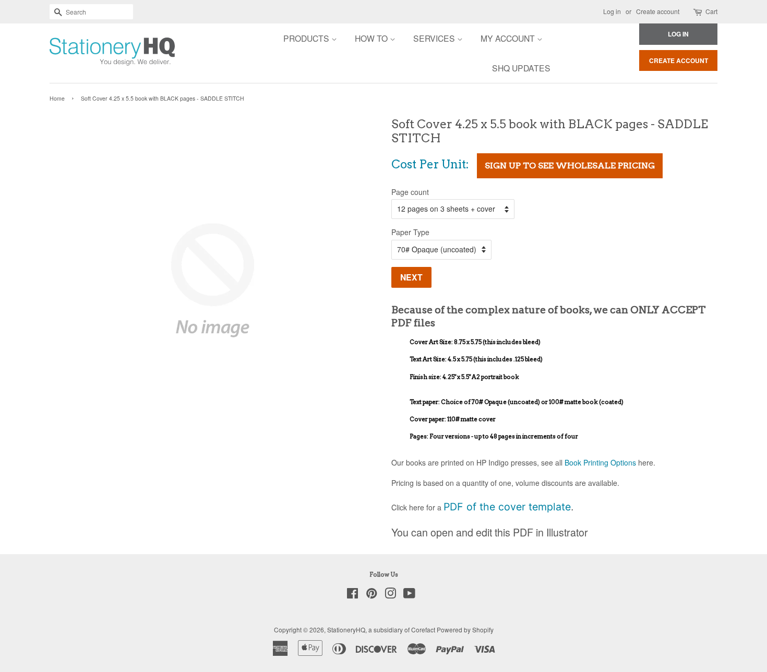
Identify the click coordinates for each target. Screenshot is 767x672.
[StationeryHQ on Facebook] (352, 595)
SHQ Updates (521, 68)
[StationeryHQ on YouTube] (409, 595)
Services (435, 38)
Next (411, 277)
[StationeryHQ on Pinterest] (371, 595)
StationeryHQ (346, 629)
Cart (711, 11)
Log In (678, 34)
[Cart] (698, 11)
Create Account (678, 60)
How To (372, 38)
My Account (509, 38)
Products (307, 38)
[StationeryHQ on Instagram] (390, 595)
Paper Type (410, 232)
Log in (612, 11)
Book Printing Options (600, 462)
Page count (410, 192)
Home (57, 98)
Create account (657, 11)
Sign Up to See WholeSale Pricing (570, 165)
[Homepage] (83, 53)
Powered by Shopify (465, 629)
